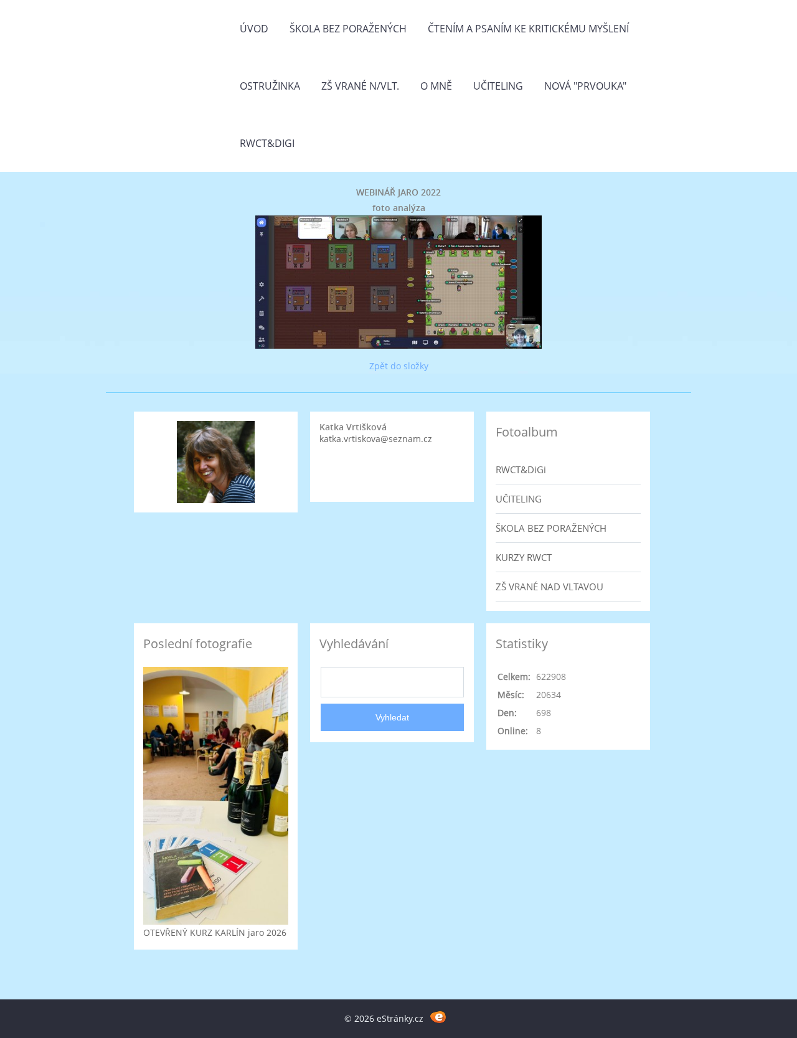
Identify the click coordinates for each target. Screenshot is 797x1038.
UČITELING (519, 499)
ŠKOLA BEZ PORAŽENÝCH (551, 528)
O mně (436, 86)
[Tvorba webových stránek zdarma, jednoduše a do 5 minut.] (438, 1016)
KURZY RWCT (524, 557)
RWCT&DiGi (267, 143)
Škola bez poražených (348, 28)
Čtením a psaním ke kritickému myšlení (528, 28)
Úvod (254, 28)
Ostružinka (270, 86)
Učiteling (498, 86)
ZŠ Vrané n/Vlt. (360, 86)
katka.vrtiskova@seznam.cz (375, 439)
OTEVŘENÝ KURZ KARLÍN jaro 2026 (214, 932)
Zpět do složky (398, 366)
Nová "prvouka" (585, 86)
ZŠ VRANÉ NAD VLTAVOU (549, 586)
